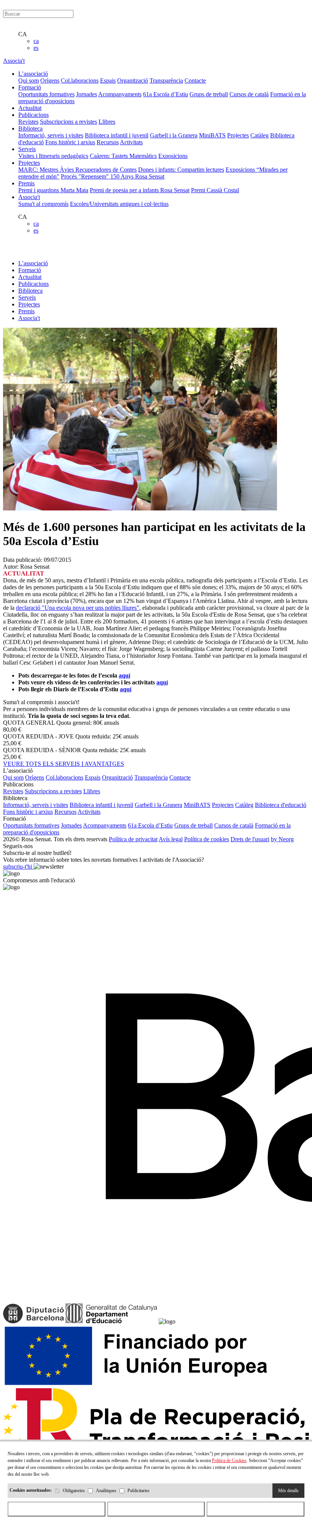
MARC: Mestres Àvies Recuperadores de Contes (77, 169)
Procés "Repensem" (85, 176)
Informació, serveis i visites (50, 135)
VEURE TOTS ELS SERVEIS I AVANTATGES (63, 764)
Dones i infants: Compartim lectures (181, 169)
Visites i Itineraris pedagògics (53, 156)
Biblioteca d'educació (280, 805)
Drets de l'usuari (250, 839)
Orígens (49, 80)
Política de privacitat (133, 839)
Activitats (131, 142)
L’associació (33, 263)
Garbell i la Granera (173, 135)
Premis (26, 311)
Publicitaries (138, 1490)
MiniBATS (212, 135)
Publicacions (33, 284)
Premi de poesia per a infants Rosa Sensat (139, 190)
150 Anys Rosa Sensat (137, 176)
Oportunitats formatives (46, 94)
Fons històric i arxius (70, 142)
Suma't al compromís (43, 204)
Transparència (166, 80)
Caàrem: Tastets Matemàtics (123, 156)
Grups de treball (208, 94)
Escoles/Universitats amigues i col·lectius (119, 204)
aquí (124, 675)
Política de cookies (206, 839)
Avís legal (171, 839)
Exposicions (173, 156)
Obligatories (74, 1490)
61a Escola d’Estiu (165, 94)
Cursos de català (249, 94)
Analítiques (106, 1490)
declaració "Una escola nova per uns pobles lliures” (77, 607)
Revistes (28, 121)
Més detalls (288, 1490)
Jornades (86, 94)
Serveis (27, 297)
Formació (29, 270)
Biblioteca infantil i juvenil (116, 135)
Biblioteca (30, 290)
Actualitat (29, 277)
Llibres (107, 121)
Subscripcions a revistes (68, 121)
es (35, 48)
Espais (108, 80)
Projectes (238, 135)
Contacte (195, 80)
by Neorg (282, 839)
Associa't (14, 60)
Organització (132, 80)
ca (36, 41)
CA (22, 34)
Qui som (28, 80)
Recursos (108, 142)
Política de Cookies (229, 1460)
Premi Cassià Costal (215, 190)
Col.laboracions (80, 80)
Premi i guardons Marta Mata (53, 190)
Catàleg (259, 135)
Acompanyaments (120, 94)
